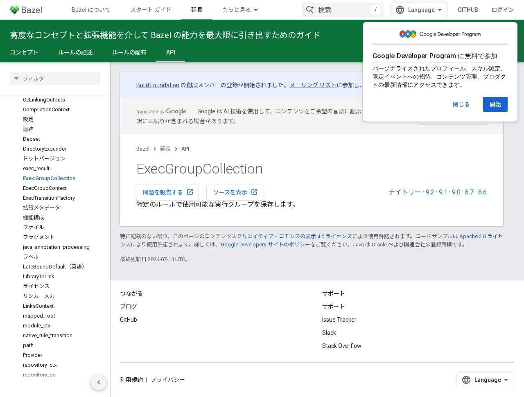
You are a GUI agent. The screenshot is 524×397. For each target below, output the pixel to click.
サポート (333, 306)
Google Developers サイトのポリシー (265, 244)
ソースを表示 (235, 192)
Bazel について (91, 10)
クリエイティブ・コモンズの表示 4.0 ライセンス (294, 236)
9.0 (456, 192)
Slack (329, 332)
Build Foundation (157, 85)
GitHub (468, 10)
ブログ (128, 306)
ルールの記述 (75, 52)
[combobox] (343, 9)
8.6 (482, 192)
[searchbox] (55, 78)
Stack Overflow (341, 346)
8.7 (469, 192)
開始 (495, 104)
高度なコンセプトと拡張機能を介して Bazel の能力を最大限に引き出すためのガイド (165, 35)
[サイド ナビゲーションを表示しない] (98, 382)
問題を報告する (168, 192)
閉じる (461, 104)
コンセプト (24, 52)
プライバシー (168, 380)
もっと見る (236, 10)
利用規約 (131, 380)
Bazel (142, 149)
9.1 (443, 192)
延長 (197, 10)
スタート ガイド (151, 10)
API (170, 52)
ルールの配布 (129, 52)
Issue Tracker (339, 319)
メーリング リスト (313, 85)
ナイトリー (404, 192)
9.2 (430, 192)
